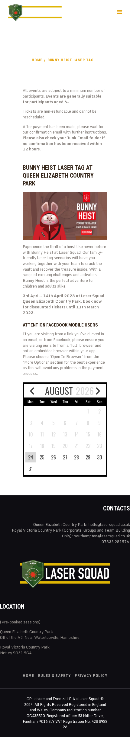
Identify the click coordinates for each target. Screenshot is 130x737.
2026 (85, 390)
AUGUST (59, 390)
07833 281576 (116, 541)
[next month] (98, 390)
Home (37, 60)
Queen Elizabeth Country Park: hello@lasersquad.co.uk (81, 524)
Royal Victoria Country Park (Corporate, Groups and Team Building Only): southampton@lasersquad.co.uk (71, 533)
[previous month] (32, 390)
